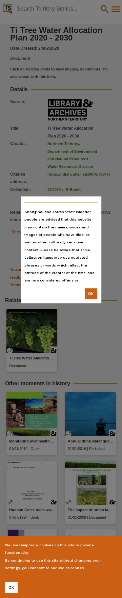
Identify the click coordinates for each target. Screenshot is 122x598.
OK (91, 294)
